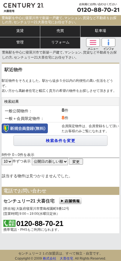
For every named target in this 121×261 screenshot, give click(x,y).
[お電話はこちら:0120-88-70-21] (97, 7)
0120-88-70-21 (39, 223)
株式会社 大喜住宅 (58, 258)
